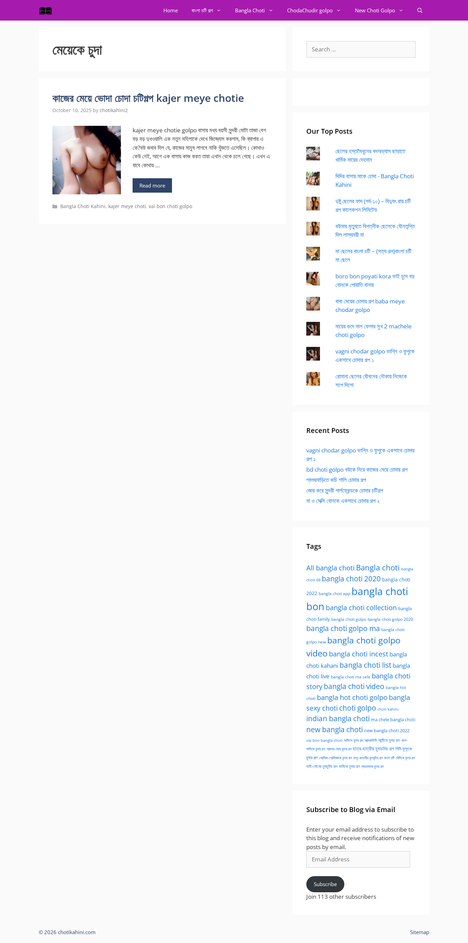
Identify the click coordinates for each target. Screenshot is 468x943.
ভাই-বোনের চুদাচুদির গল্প (321, 766)
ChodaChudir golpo (310, 10)
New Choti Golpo (375, 10)
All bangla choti (330, 567)
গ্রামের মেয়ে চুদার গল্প (339, 748)
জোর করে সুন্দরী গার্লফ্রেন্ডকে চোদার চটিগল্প (344, 490)
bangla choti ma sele (350, 677)
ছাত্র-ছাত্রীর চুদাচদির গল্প (373, 748)
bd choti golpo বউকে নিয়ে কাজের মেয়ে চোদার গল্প (356, 469)
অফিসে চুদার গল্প (353, 740)
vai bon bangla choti (324, 740)
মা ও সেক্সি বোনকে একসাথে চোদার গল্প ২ (343, 501)
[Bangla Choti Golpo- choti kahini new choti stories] (47, 10)
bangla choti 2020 (351, 578)
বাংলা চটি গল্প (202, 10)
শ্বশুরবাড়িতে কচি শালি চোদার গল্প (336, 480)
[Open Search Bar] (419, 10)
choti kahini (388, 709)
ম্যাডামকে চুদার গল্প (372, 766)
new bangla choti (334, 729)
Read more (152, 185)
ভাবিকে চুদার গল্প (349, 766)
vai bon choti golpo (170, 206)
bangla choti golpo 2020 (390, 619)
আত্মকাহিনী (371, 740)
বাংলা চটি (389, 757)
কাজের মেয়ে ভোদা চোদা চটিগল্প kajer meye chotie (148, 98)
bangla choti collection (361, 607)
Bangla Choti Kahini (83, 206)
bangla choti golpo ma (343, 628)
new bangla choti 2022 (386, 730)
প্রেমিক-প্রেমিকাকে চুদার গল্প (335, 757)
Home (170, 10)
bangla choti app (334, 593)
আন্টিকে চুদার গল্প (389, 740)
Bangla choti (378, 567)
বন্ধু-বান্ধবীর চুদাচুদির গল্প (368, 757)
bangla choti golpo (348, 619)
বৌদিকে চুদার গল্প (405, 757)
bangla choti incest (358, 653)
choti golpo (357, 708)
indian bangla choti (338, 718)
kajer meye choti (127, 206)
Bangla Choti (250, 10)
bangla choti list (365, 665)
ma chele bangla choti (393, 720)
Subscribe (325, 884)
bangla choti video (354, 686)
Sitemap (419, 932)
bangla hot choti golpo (352, 697)
